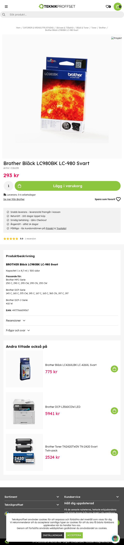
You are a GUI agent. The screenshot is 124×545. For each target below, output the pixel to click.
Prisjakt (50, 228)
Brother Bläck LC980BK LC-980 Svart (61, 30)
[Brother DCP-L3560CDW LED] (26, 410)
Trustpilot (61, 228)
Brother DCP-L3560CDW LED (62, 406)
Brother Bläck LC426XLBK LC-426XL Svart (71, 365)
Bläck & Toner (82, 28)
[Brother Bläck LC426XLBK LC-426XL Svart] (26, 368)
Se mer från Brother (14, 199)
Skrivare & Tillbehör (65, 28)
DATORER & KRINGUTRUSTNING (38, 28)
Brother (102, 28)
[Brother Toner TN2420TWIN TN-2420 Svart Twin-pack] (26, 452)
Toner (93, 28)
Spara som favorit (105, 199)
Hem (18, 28)
